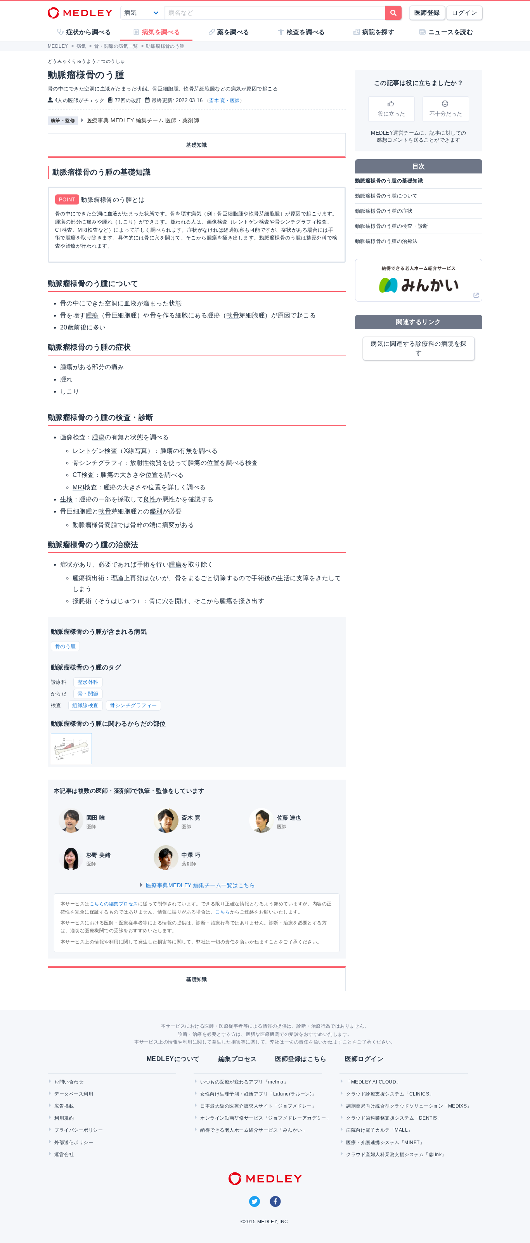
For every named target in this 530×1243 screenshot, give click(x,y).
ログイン (464, 12)
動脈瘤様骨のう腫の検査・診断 (391, 226)
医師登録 (427, 12)
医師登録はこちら (300, 1059)
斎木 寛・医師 (224, 100)
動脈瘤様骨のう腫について (386, 196)
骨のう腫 (65, 646)
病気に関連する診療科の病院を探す (418, 348)
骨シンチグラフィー (133, 705)
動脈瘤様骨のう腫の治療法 (386, 241)
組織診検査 (85, 705)
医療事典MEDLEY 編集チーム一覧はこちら (199, 885)
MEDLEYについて (173, 1059)
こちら (222, 912)
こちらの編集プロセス (114, 904)
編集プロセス (237, 1059)
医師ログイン (364, 1059)
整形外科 (88, 682)
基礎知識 (196, 145)
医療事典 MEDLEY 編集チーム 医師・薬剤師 (143, 120)
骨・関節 (88, 694)
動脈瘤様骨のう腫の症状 (383, 211)
